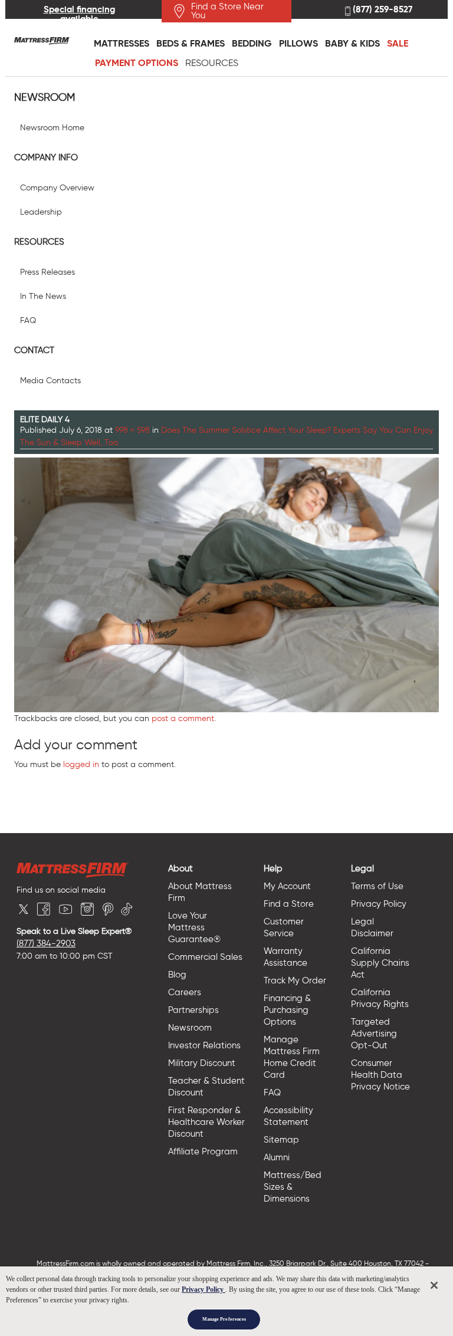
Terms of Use (377, 886)
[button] (211, 868)
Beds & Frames (190, 43)
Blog (177, 974)
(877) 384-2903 (46, 943)
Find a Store (289, 904)
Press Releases (47, 272)
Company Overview (57, 188)
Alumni (277, 1157)
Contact (34, 350)
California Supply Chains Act (380, 963)
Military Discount (201, 1063)
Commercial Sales (205, 957)
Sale (397, 43)
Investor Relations (204, 1045)
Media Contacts (50, 381)
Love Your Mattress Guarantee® (194, 927)
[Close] (434, 1285)
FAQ (28, 320)
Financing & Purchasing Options (287, 1010)
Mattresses (121, 43)
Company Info (46, 157)
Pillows (298, 43)
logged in (81, 764)
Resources (211, 62)
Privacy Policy (378, 904)
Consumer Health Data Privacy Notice (380, 1075)
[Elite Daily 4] (226, 583)
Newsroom (44, 97)
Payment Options (136, 63)
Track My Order (295, 980)
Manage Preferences (224, 1319)
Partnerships (193, 1010)
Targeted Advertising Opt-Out (374, 1033)
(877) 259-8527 (381, 10)
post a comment (183, 718)
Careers (184, 992)
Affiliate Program (203, 1151)
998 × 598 (132, 430)
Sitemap (281, 1139)
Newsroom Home (52, 128)
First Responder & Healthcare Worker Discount (206, 1122)
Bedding (252, 43)
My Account (287, 886)
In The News (43, 296)
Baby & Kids (352, 43)
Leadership (41, 212)
